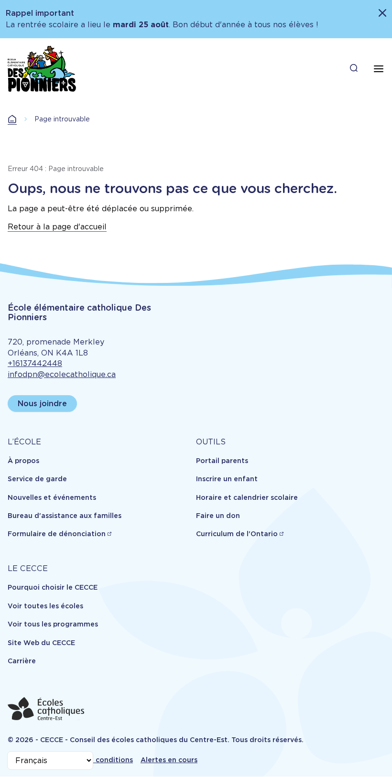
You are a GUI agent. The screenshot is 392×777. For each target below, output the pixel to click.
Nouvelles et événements (52, 497)
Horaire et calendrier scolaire (247, 497)
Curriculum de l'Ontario (237, 534)
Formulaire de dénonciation (57, 534)
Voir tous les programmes (53, 624)
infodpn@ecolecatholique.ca (62, 374)
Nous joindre (42, 403)
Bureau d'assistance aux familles (64, 515)
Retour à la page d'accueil (57, 226)
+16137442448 (35, 363)
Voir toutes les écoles (45, 606)
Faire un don (218, 515)
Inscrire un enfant (227, 479)
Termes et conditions (96, 760)
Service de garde (37, 479)
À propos (23, 460)
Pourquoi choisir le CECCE (53, 587)
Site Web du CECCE (41, 643)
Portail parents (222, 460)
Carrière (22, 661)
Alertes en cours (169, 760)
